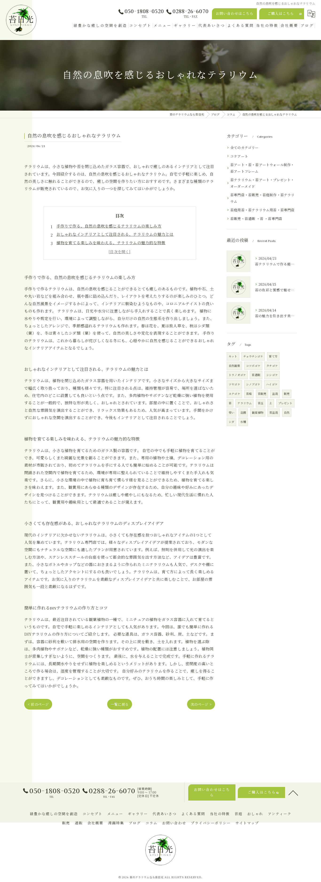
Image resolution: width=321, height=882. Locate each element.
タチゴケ (272, 366)
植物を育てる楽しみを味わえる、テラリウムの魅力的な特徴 (110, 242)
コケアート (239, 156)
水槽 (243, 422)
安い (231, 412)
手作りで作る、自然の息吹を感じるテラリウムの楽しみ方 (108, 226)
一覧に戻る (120, 704)
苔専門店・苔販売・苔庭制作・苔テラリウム (262, 198)
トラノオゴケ (237, 375)
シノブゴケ (253, 384)
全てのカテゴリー (244, 147)
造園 (243, 412)
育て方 (273, 356)
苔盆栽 (273, 412)
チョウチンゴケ (253, 356)
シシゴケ (272, 375)
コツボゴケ (253, 366)
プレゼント (285, 403)
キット (233, 356)
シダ (231, 422)
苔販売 (262, 394)
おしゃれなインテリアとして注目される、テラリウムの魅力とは (115, 234)
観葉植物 (257, 412)
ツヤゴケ (234, 384)
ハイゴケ (272, 384)
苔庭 (249, 394)
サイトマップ (247, 823)
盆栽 (275, 394)
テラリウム (244, 403)
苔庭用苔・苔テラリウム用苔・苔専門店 (262, 209)
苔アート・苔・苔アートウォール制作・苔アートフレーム (262, 168)
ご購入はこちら (280, 14)
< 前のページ (38, 704)
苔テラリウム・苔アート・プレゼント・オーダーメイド (262, 183)
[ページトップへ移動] (293, 792)
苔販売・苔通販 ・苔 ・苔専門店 (256, 218)
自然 (287, 412)
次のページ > (201, 704)
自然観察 (234, 366)
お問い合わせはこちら (234, 14)
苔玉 (260, 403)
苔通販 (256, 375)
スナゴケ (234, 394)
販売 (287, 394)
